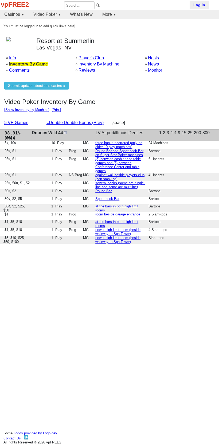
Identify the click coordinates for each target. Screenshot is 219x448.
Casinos (12, 14)
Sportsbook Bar (107, 199)
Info (12, 58)
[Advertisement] (109, 285)
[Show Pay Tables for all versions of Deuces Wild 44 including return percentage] (65, 132)
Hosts (153, 58)
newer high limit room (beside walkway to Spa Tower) (117, 232)
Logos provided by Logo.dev (35, 433)
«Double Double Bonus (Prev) (75, 122)
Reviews (87, 70)
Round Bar (103, 191)
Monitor (155, 70)
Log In (199, 5)
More (107, 14)
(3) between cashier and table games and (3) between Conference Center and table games (118, 165)
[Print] (56, 110)
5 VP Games (16, 122)
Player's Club (91, 58)
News (153, 64)
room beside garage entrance (117, 214)
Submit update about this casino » (36, 86)
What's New (81, 14)
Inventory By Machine (99, 64)
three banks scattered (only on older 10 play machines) (118, 145)
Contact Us (12, 438)
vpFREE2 (15, 4)
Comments (19, 70)
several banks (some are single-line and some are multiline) (120, 185)
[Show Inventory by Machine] (26, 110)
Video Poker (45, 14)
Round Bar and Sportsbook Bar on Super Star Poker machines (119, 153)
